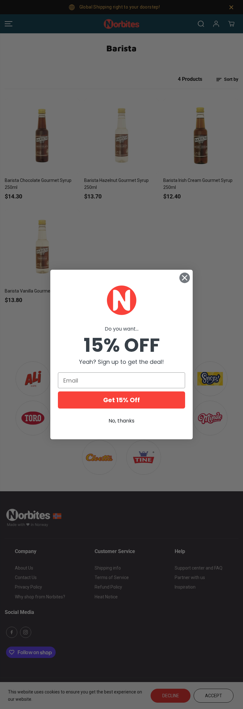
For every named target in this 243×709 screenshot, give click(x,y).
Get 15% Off (121, 400)
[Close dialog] (184, 277)
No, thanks (121, 420)
